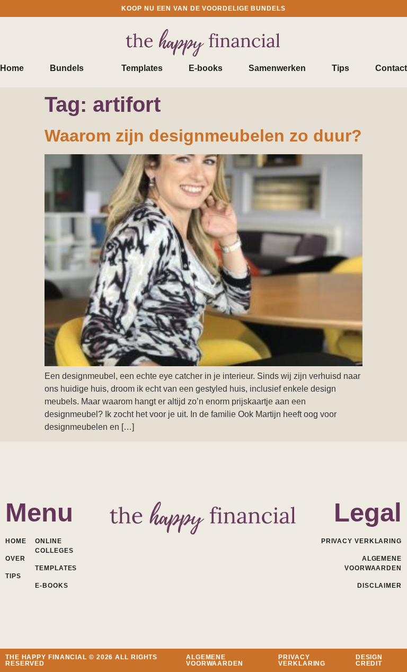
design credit (369, 660)
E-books (206, 68)
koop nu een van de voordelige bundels (203, 8)
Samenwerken (277, 68)
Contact (391, 68)
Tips (340, 68)
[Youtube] (203, 547)
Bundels (67, 68)
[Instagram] (227, 547)
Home (12, 68)
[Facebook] (157, 547)
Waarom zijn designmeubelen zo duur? (203, 135)
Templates (142, 68)
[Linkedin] (180, 547)
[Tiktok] (250, 547)
